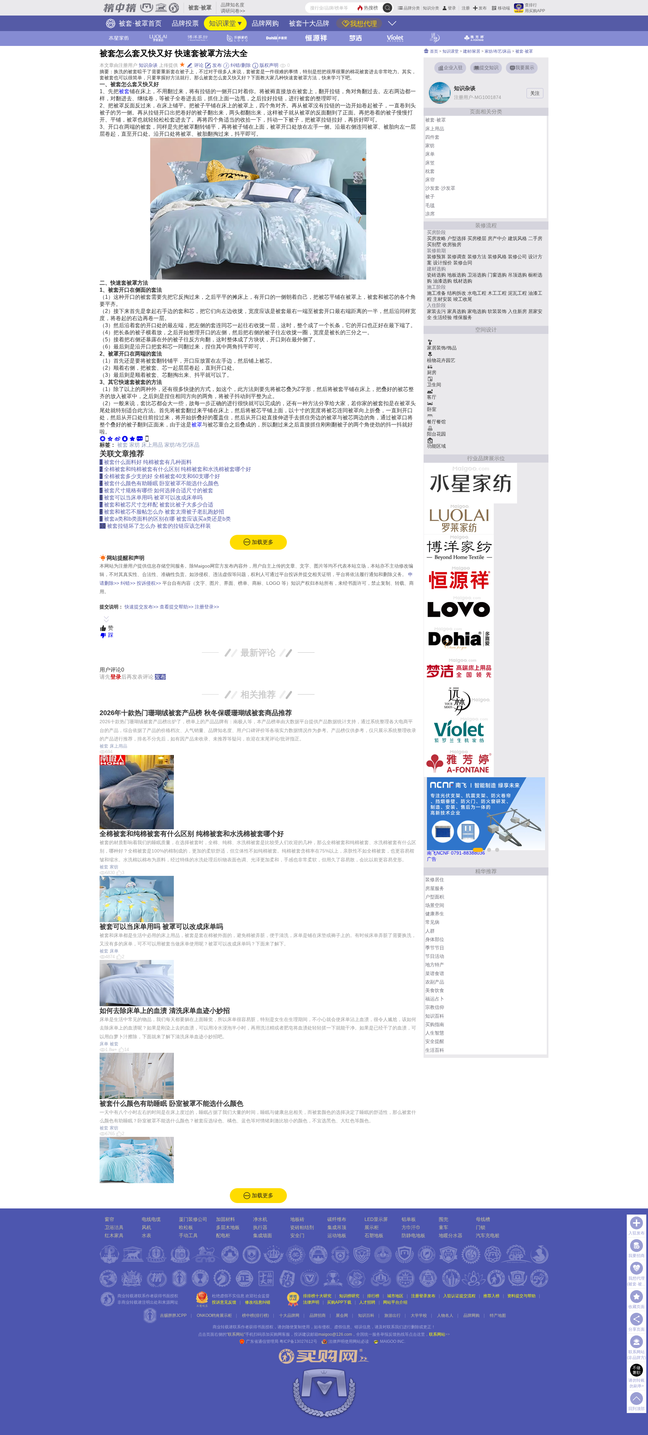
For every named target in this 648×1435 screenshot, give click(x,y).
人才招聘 (367, 1302)
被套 (124, 91)
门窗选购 (497, 275)
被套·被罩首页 (139, 23)
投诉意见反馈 (224, 1302)
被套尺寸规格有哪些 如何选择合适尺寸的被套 (158, 490)
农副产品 (434, 982)
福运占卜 (434, 998)
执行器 (260, 1227)
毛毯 (430, 205)
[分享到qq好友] (125, 438)
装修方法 (476, 256)
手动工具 (188, 1235)
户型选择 (456, 238)
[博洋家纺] (459, 548)
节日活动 (434, 956)
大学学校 (419, 1315)
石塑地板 (373, 1235)
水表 (146, 1235)
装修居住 (434, 879)
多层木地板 (228, 1227)
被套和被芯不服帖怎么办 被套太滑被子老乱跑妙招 (164, 512)
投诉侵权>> (149, 583)
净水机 (260, 1219)
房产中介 (497, 238)
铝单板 (409, 1219)
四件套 (432, 137)
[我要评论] (140, 438)
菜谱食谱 (434, 973)
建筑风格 (517, 238)
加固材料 (225, 1219)
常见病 (432, 922)
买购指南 (434, 1024)
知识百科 (434, 1016)
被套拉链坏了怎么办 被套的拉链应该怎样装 (159, 526)
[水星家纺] (470, 483)
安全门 (297, 1235)
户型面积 (434, 896)
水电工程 (476, 293)
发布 (483, 8)
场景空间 (434, 905)
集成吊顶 (336, 1227)
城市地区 (395, 1296)
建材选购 (436, 268)
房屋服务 (434, 888)
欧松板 (186, 1227)
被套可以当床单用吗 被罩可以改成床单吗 (153, 497)
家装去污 (436, 311)
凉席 (430, 213)
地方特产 (434, 964)
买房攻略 (436, 238)
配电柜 (223, 1235)
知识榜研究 (349, 1296)
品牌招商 (317, 1315)
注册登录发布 (423, 1296)
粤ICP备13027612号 (298, 1341)
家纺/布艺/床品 (181, 445)
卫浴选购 (476, 275)
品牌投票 (185, 23)
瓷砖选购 (436, 275)
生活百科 (434, 1050)
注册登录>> (207, 606)
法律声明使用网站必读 (348, 1341)
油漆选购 (442, 281)
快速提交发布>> (141, 606)
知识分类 (431, 8)
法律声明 (311, 1302)
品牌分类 (412, 8)
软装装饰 (497, 311)
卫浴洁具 (114, 1227)
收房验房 (451, 244)
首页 (433, 51)
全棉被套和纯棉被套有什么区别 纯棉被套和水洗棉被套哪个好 (177, 469)
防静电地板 (413, 1235)
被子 (430, 196)
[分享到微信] (103, 438)
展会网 (342, 1315)
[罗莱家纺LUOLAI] (459, 518)
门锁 (480, 1227)
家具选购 (456, 311)
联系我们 (395, 1327)
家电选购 (476, 311)
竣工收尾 (462, 299)
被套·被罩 (524, 51)
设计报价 (442, 262)
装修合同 (462, 262)
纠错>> (127, 583)
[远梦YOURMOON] (459, 700)
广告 (431, 859)
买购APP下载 (339, 1302)
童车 (443, 1227)
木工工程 (497, 293)
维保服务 (462, 317)
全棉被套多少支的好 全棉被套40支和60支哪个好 (162, 476)
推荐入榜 (491, 1296)
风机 (146, 1227)
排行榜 (373, 1296)
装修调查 (456, 256)
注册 (466, 8)
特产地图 (498, 1315)
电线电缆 (151, 1219)
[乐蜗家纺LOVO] (459, 609)
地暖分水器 (450, 1235)
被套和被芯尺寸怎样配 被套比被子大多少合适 (158, 504)
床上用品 (152, 445)
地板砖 (297, 1219)
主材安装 (442, 299)
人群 (430, 931)
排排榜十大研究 (317, 1296)
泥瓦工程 (517, 293)
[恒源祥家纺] (459, 579)
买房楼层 (476, 238)
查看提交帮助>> (176, 606)
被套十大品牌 (309, 23)
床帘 (430, 179)
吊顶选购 (517, 275)
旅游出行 (392, 1315)
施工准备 (436, 293)
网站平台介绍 (395, 1302)
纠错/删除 (240, 65)
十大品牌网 (289, 1315)
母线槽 (483, 1219)
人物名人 (445, 1315)
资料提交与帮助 (521, 1296)
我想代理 (363, 23)
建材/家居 (471, 51)
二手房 (535, 238)
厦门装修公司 (193, 1219)
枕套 (430, 171)
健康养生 (434, 913)
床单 (114, 951)
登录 (452, 8)
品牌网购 (265, 23)
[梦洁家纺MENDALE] (459, 670)
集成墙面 (262, 1235)
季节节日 (434, 947)
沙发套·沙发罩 (440, 188)
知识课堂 (222, 23)
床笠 (430, 162)
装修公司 (517, 256)
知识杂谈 (148, 65)
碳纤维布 (336, 1219)
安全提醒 (434, 1041)
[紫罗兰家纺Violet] (459, 731)
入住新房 (517, 311)
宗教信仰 (434, 1007)
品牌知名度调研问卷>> (233, 8)
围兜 (443, 1219)
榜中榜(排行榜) (255, 1315)
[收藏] (132, 438)
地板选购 (456, 275)
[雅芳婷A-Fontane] (459, 761)
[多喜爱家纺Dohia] (459, 640)
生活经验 (442, 317)
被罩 (196, 424)
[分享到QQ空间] (110, 438)
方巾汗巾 (411, 1227)
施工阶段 (436, 287)
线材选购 (462, 281)
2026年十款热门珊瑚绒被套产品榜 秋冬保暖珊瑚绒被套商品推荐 (196, 712)
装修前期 (436, 250)
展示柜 (371, 1227)
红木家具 (114, 1235)
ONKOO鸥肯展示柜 (214, 1315)
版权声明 (268, 65)
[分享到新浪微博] (117, 438)
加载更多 (261, 542)
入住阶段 (436, 305)
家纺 (134, 445)
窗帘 (109, 1219)
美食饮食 (434, 990)
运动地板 (336, 1235)
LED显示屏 (376, 1219)
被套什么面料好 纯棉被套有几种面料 (148, 462)
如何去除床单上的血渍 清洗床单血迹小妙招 (165, 1010)
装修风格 (497, 256)
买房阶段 (436, 232)
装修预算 (436, 256)
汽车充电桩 (488, 1235)
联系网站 (439, 1334)
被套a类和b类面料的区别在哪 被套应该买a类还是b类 (167, 519)
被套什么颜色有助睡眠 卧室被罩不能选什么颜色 (161, 483)
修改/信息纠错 (257, 1302)
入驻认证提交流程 (459, 1296)
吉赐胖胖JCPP (173, 1315)
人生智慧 (434, 1033)
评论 (198, 65)
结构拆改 (456, 293)
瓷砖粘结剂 (302, 1227)
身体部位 (434, 939)
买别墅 (434, 244)
